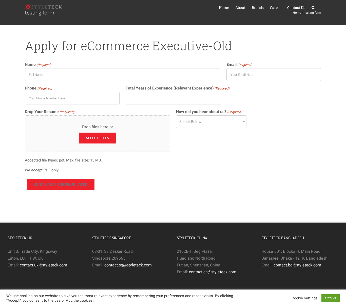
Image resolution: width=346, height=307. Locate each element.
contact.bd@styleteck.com (297, 265)
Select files (97, 138)
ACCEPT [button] (330, 298)
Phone (38, 88)
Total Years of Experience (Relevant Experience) (177, 88)
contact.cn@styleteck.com (212, 272)
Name (38, 65)
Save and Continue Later (63, 184)
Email (239, 65)
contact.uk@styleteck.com (43, 265)
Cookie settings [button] (305, 298)
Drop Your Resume (49, 112)
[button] (313, 7)
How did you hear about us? (209, 112)
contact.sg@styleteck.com (128, 265)
